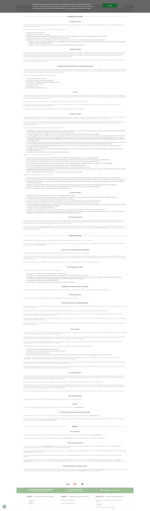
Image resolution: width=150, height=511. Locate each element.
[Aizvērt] (75, 255)
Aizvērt (110, 5)
